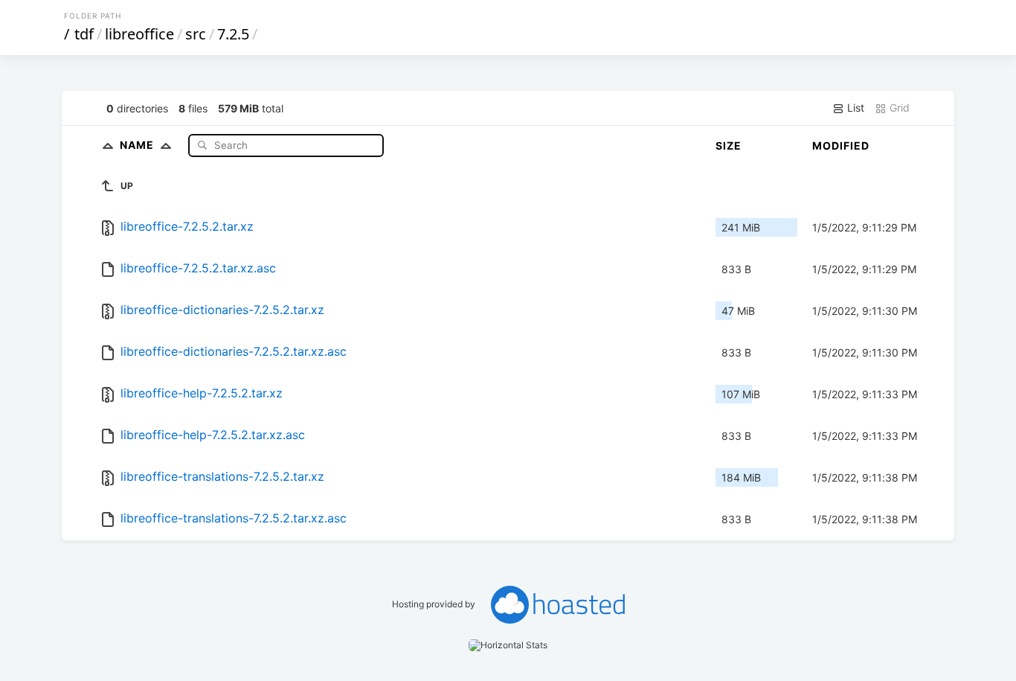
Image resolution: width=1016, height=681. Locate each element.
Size (729, 145)
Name (138, 144)
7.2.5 (233, 34)
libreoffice (139, 34)
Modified (840, 145)
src (195, 34)
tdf (84, 34)
